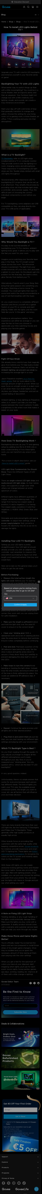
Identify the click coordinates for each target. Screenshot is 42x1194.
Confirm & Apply (20, 605)
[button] (20, 598)
